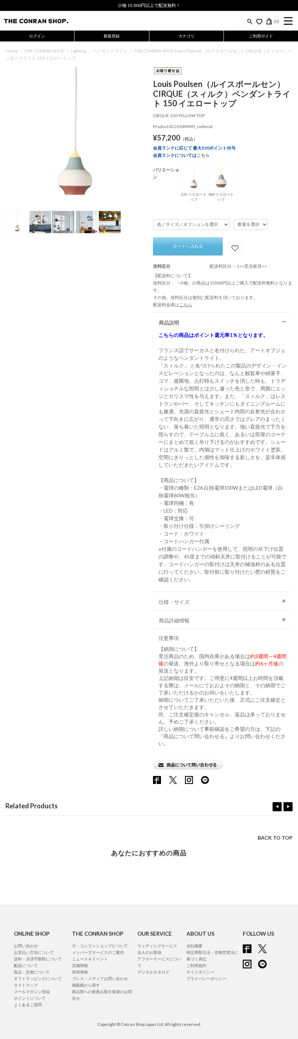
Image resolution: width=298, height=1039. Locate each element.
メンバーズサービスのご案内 (98, 952)
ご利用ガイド (261, 35)
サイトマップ (26, 985)
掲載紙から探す (86, 985)
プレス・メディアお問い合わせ (100, 978)
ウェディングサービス (157, 945)
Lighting (78, 50)
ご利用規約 (196, 965)
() (276, 21)
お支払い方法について (34, 952)
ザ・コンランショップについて (100, 945)
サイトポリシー (200, 972)
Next (288, 806)
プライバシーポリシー (206, 978)
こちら (203, 155)
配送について (26, 965)
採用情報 (80, 972)
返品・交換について (32, 972)
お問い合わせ (26, 945)
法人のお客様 (149, 952)
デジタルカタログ (153, 972)
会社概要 (194, 945)
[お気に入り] (259, 21)
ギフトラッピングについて (38, 978)
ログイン (37, 35)
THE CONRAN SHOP (44, 50)
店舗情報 (80, 965)
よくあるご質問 (28, 1004)
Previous (277, 806)
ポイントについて (30, 998)
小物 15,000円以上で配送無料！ (149, 5)
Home (11, 50)
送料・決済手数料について (38, 958)
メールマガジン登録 (32, 991)
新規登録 (112, 35)
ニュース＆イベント (90, 958)
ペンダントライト (110, 50)
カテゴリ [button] (186, 35)
